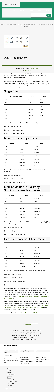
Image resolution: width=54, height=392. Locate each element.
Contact (9, 370)
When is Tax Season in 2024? (29, 313)
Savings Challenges (25, 351)
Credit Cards (13, 381)
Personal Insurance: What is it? (11, 351)
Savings (12, 383)
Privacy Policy (11, 374)
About (8, 368)
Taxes (36, 68)
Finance (32, 68)
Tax (11, 385)
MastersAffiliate (11, 4)
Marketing (9, 372)
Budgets (12, 380)
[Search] (48, 15)
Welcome (9, 376)
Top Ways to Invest (41, 351)
